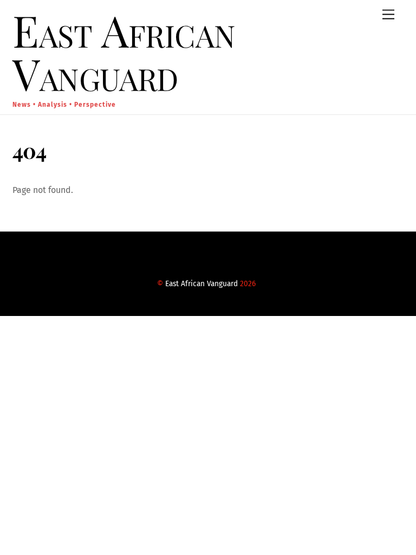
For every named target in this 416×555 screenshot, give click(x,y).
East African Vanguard (201, 283)
